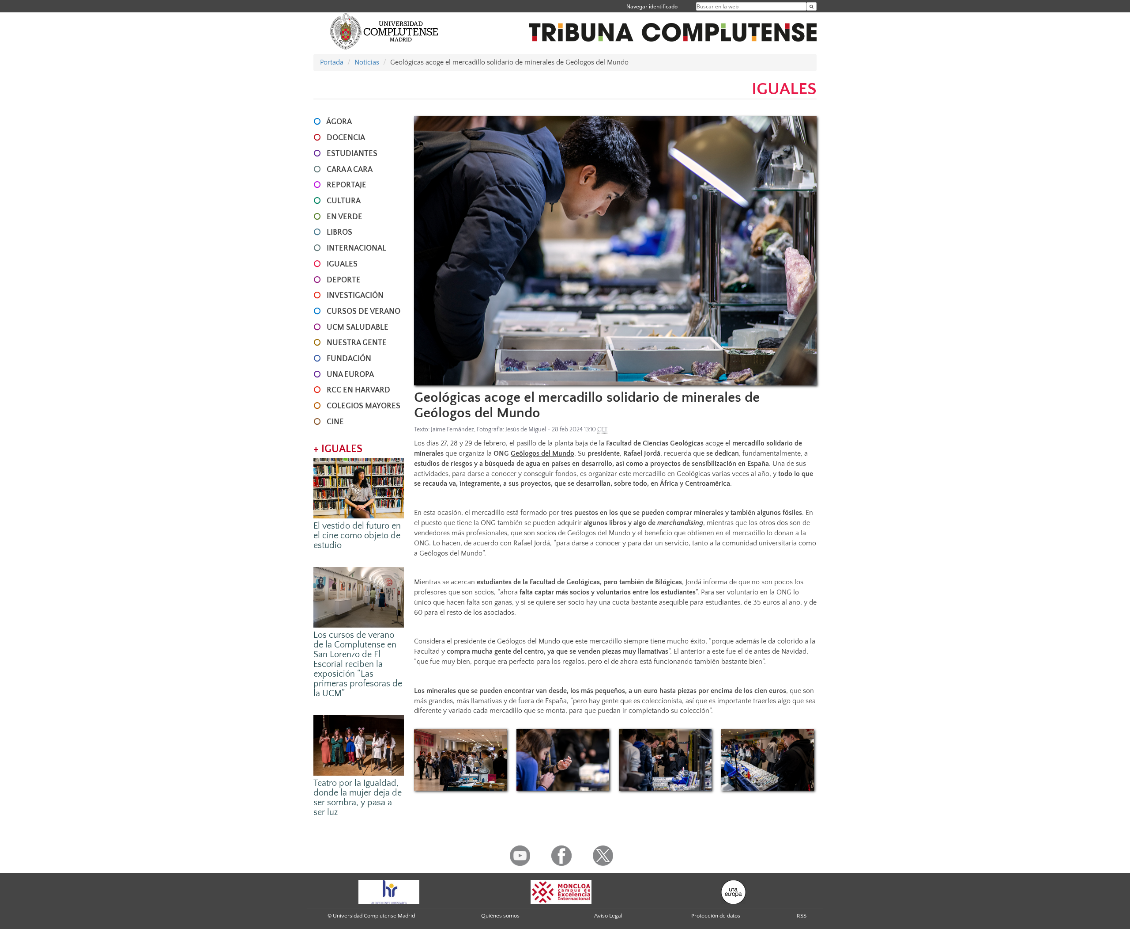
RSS (801, 916)
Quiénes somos (500, 916)
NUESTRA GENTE (357, 343)
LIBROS (339, 232)
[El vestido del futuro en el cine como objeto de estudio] (358, 487)
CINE (335, 422)
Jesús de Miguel (525, 429)
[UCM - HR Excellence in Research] (388, 892)
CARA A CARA (350, 169)
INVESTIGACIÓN (355, 295)
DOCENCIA (346, 137)
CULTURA (344, 201)
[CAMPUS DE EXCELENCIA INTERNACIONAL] (561, 892)
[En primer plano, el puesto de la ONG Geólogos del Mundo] (460, 760)
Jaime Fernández (452, 429)
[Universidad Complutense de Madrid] (384, 31)
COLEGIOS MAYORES (363, 406)
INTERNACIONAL (356, 248)
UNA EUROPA (350, 374)
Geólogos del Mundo (542, 453)
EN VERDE (344, 217)
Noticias (366, 62)
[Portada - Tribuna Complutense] (673, 27)
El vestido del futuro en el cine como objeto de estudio (357, 535)
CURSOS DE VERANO (363, 311)
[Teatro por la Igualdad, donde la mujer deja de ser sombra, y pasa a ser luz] (358, 745)
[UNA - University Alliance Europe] (733, 892)
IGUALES (342, 264)
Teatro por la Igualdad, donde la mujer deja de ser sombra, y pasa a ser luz (357, 797)
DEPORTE (344, 280)
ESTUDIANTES (352, 153)
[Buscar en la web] (811, 6)
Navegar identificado (652, 6)
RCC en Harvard (358, 390)
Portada (331, 62)
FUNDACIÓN (349, 358)
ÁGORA (339, 122)
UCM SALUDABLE (357, 327)
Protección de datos (715, 916)
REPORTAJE (346, 185)
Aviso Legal (608, 916)
